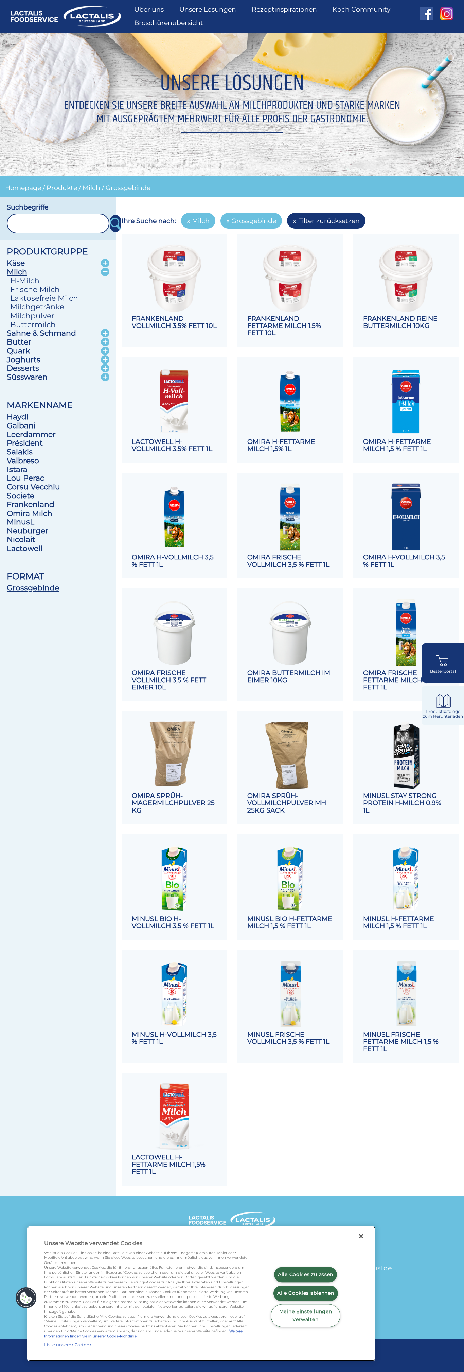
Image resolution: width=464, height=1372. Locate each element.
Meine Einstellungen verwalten (305, 1316)
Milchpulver (32, 315)
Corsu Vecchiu (33, 486)
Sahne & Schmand (41, 333)
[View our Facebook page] (426, 13)
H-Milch (24, 280)
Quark (18, 350)
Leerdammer (31, 434)
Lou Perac (25, 478)
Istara (17, 469)
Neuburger (27, 530)
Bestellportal (443, 671)
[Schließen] (361, 1236)
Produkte (62, 188)
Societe (20, 495)
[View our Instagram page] (443, 13)
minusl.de (376, 1268)
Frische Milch (35, 289)
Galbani (21, 425)
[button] (26, 1298)
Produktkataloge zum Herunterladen (443, 713)
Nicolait (21, 539)
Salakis (20, 451)
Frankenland (30, 504)
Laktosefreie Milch (44, 298)
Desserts (23, 368)
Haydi (18, 416)
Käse (16, 263)
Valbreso (23, 460)
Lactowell (24, 548)
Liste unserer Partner (67, 1345)
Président (25, 443)
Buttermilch (33, 324)
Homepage (23, 188)
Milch (91, 188)
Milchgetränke (37, 307)
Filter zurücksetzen (329, 221)
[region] (201, 1293)
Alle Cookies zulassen (305, 1274)
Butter (19, 342)
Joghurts (23, 359)
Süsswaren (27, 377)
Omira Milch (29, 513)
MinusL (20, 521)
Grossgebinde (128, 188)
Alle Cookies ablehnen (305, 1293)
